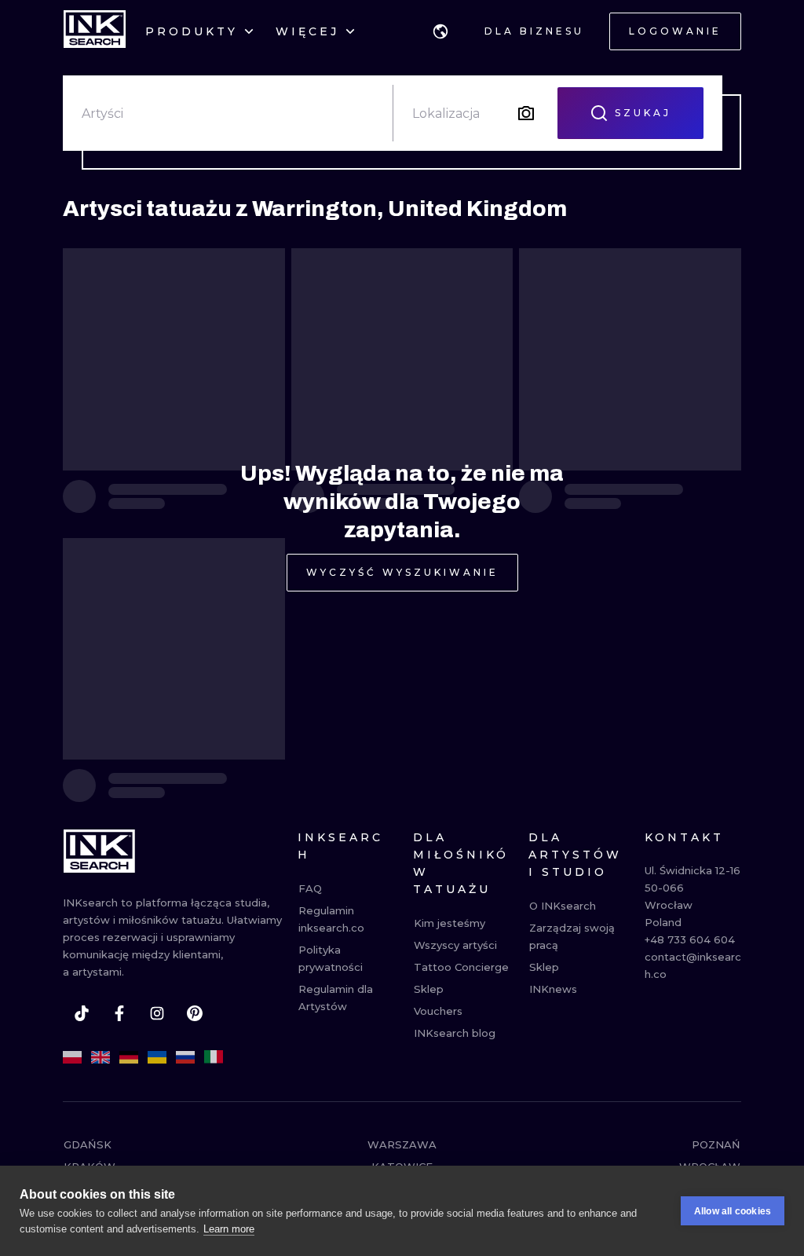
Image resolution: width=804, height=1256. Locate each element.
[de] (128, 1057)
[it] (213, 1057)
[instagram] (157, 1013)
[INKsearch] (94, 31)
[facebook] (119, 1013)
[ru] (185, 1057)
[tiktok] (81, 1013)
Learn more (228, 1229)
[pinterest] (195, 1013)
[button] (440, 31)
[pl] (72, 1057)
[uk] (157, 1057)
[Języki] (440, 31)
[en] (100, 1057)
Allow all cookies (732, 1211)
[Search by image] (526, 113)
